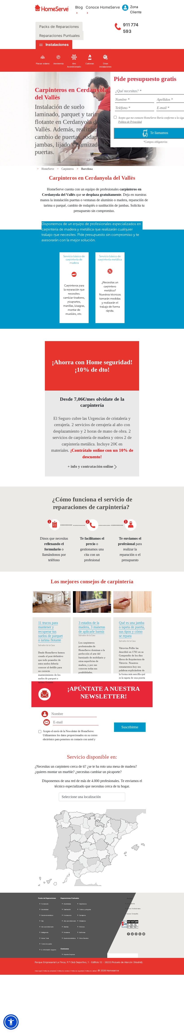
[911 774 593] (117, 25)
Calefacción (67, 909)
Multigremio (44, 932)
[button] (11, 1022)
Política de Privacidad (130, 121)
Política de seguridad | (78, 971)
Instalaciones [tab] (57, 44)
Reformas (82, 932)
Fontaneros (67, 915)
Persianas (66, 932)
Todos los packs (46, 944)
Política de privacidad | (50, 971)
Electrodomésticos (47, 915)
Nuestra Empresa (69, 954)
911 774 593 (130, 28)
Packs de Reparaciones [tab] (59, 26)
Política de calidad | (91, 971)
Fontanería (44, 904)
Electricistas (67, 904)
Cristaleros (82, 921)
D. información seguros (48, 949)
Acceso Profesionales (133, 908)
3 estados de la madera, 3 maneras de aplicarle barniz (92, 627)
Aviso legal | (39, 971)
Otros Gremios (83, 938)
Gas (42, 921)
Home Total (45, 938)
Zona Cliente (131, 903)
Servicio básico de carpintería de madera (74, 259)
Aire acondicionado (47, 927)
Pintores (82, 927)
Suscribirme (129, 727)
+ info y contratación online (91, 466)
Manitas (65, 927)
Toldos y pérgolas (85, 909)
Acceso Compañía (132, 913)
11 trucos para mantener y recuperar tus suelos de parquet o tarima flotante (50, 631)
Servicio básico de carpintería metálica (110, 258)
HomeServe (48, 168)
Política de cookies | (64, 971)
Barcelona (87, 168)
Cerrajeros (82, 915)
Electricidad (44, 909)
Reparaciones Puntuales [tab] (59, 35)
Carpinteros (67, 168)
